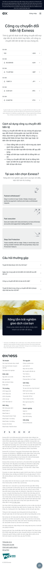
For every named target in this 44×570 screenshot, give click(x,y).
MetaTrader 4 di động (8, 421)
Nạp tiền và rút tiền (7, 377)
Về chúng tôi (26, 385)
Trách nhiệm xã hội (28, 399)
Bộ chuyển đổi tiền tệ (29, 371)
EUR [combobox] (34, 63)
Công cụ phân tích (28, 363)
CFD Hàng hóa (6, 393)
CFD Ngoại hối (6, 391)
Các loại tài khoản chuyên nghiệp (9, 367)
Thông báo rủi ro (7, 542)
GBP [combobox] (34, 72)
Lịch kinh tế (26, 366)
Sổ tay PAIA (5, 550)
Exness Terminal (7, 424)
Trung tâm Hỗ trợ (27, 396)
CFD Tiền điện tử (7, 401)
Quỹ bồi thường (27, 416)
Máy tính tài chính (28, 368)
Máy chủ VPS (26, 376)
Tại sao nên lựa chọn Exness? (31, 388)
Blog (24, 405)
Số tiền (4, 49)
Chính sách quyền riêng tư (10, 547)
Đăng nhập (33, 13)
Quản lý (25, 411)
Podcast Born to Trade (29, 379)
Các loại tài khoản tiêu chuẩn (10, 363)
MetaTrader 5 (6, 410)
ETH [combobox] (34, 100)
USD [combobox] (34, 53)
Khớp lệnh (5, 385)
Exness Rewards (27, 422)
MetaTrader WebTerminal (9, 426)
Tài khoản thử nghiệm (8, 370)
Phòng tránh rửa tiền (8, 544)
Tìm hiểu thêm (16, 502)
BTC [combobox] (34, 91)
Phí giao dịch (6, 379)
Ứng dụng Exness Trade (9, 416)
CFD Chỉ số (5, 399)
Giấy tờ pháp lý (27, 413)
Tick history (26, 374)
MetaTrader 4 (6, 413)
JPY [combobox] (34, 81)
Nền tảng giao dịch (7, 408)
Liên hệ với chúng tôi (29, 393)
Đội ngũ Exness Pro (28, 402)
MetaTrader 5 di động (8, 418)
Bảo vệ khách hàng (7, 382)
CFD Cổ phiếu (6, 396)
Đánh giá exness (27, 391)
